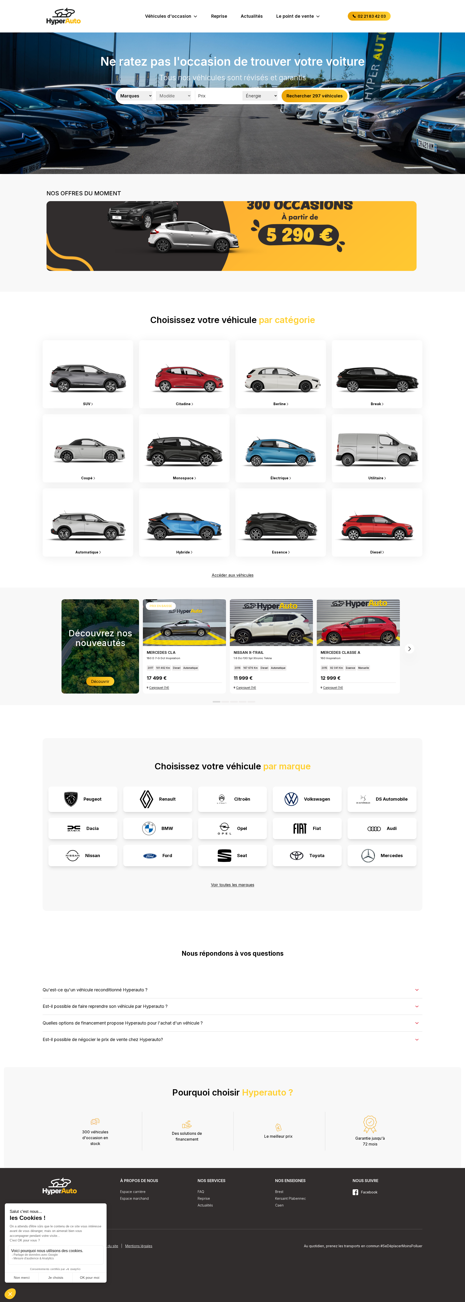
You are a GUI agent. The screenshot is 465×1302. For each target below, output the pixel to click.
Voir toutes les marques (232, 884)
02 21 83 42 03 (371, 16)
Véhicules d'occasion (168, 16)
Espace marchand (134, 1198)
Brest (279, 1192)
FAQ (201, 1192)
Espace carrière (133, 1192)
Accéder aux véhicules (233, 575)
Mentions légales (138, 1292)
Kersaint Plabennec (290, 1198)
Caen (279, 1205)
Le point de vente (295, 16)
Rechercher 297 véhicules (315, 95)
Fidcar (390, 1253)
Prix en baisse (161, 606)
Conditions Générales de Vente (68, 1292)
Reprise (219, 16)
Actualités (252, 16)
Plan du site (109, 1292)
